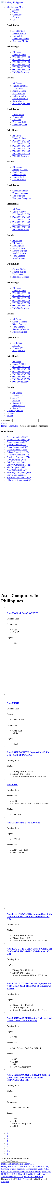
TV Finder (17, 343)
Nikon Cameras (19, 324)
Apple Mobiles (19, 91)
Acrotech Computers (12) (18, 439)
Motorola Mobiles (20, 98)
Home (4, 426)
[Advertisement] (26, 510)
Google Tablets (19, 177)
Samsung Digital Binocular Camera (17, 1169)
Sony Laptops (18, 256)
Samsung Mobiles (20, 86)
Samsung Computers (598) (19, 472)
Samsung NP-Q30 (42, 1171)
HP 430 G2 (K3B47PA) (38, 1166)
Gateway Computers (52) (18, 454)
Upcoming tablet (19, 124)
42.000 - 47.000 (21, 64)
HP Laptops (17, 243)
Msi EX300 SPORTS (33, 1176)
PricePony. (23, 1179)
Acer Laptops (18, 258)
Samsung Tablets (20, 169)
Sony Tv (16, 400)
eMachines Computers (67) (19, 480)
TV (14, 20)
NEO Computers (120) (17, 470)
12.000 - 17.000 (21, 57)
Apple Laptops (19, 253)
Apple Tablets (18, 172)
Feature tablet (18, 117)
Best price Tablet (19, 122)
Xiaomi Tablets (19, 174)
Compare (5, 1181)
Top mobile (17, 36)
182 (8, 1151)
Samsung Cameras (20, 329)
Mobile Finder (18, 31)
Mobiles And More (15, 7)
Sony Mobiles (18, 101)
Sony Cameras (18, 327)
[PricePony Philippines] (12, 2)
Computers (13, 426)
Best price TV (18, 350)
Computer (16, 14)
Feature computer (20, 193)
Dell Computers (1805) (17, 449)
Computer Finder (20, 190)
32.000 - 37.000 (21, 62)
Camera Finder (19, 269)
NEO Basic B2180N (10, 1174)
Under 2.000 (19, 54)
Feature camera (19, 272)
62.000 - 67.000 (21, 69)
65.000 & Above (20, 72)
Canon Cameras (19, 321)
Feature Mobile (19, 33)
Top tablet (16, 119)
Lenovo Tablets (19, 179)
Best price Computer (21, 198)
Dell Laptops (18, 245)
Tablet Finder (18, 114)
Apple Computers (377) (17, 447)
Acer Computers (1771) (17, 437)
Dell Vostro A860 (41, 1169)
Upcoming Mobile (20, 38)
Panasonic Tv (18, 405)
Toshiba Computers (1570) (19, 477)
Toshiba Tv (17, 395)
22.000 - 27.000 (21, 59)
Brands (10, 415)
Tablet (15, 12)
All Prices (16, 52)
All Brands (17, 83)
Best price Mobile (20, 41)
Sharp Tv (16, 408)
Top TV (16, 345)
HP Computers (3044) (16, 460)
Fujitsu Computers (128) (18, 452)
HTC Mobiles (18, 93)
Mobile (15, 9)
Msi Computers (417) (16, 467)
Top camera (17, 274)
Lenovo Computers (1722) (19, 465)
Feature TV (17, 348)
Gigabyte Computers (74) (18, 457)
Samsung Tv (18, 403)
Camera (15, 17)
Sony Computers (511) (17, 475)
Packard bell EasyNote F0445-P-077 (17, 1171)
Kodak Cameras (19, 332)
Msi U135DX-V (15, 1176)
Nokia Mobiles (19, 96)
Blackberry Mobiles (21, 103)
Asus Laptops (18, 248)
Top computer (18, 196)
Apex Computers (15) (16, 444)
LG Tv (15, 398)
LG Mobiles (17, 88)
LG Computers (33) (15, 462)
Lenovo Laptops (19, 251)
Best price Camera (20, 277)
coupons (10, 413)
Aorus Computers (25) (17, 442)
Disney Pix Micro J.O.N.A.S (14, 1166)
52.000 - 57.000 (21, 67)
